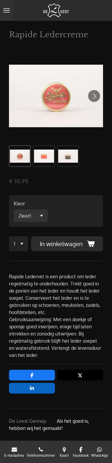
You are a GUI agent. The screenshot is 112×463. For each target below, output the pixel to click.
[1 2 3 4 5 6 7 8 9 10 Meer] (18, 243)
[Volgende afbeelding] (94, 96)
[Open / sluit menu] (6, 10)
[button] (20, 156)
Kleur (19, 203)
